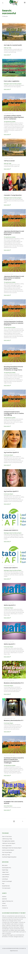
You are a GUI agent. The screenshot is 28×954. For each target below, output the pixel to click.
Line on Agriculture (6, 845)
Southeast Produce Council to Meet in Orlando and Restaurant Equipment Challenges (14, 760)
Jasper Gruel (5, 872)
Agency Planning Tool (7, 901)
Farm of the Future (7, 836)
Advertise (4, 899)
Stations (4, 896)
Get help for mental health (13, 45)
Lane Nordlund (5, 874)
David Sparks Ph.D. (6, 867)
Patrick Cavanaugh (7, 881)
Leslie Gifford (5, 876)
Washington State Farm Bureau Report (11, 848)
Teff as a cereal (9, 161)
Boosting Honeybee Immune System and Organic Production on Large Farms (13, 368)
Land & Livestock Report (8, 850)
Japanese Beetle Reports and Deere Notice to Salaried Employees (14, 232)
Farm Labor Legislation (11, 81)
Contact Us (5, 908)
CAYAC (4, 903)
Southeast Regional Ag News (9, 857)
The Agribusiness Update (8, 841)
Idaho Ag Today (6, 854)
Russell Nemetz (6, 886)
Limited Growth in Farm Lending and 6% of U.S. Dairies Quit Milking (14, 413)
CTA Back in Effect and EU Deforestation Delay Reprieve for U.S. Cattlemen (14, 117)
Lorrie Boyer (5, 879)
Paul (3, 883)
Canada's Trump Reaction (13, 195)
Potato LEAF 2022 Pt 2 (11, 530)
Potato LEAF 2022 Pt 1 (11, 568)
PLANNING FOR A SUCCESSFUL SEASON (13, 802)
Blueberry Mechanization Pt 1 (13, 720)
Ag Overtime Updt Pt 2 (11, 452)
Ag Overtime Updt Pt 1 (11, 491)
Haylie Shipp (5, 870)
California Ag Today (7, 839)
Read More (7, 54)
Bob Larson (5, 865)
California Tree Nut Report (8, 843)
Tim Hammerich (6, 888)
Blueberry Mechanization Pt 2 (14, 683)
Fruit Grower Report (7, 852)
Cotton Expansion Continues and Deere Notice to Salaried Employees (13, 323)
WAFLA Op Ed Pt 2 (9, 605)
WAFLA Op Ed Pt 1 (9, 644)
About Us (4, 905)
